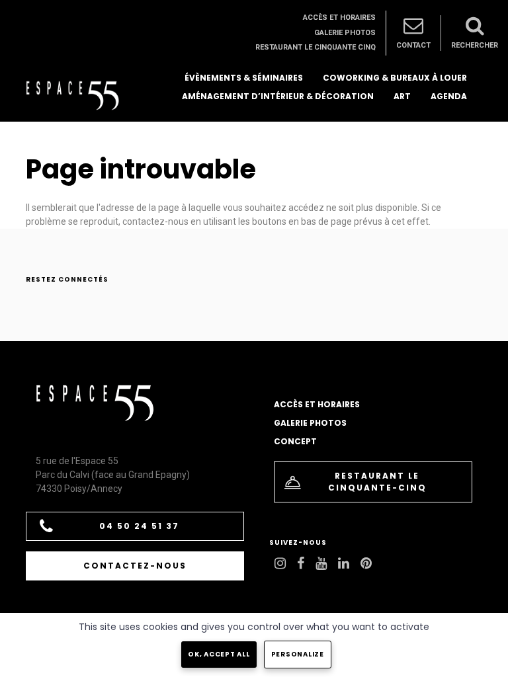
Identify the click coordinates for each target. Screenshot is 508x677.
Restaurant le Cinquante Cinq (315, 47)
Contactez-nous (135, 565)
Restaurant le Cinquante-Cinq (377, 481)
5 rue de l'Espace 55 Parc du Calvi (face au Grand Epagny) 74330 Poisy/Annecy (113, 475)
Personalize (297, 654)
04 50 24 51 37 (139, 526)
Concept (295, 441)
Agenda (449, 96)
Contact (413, 45)
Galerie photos (345, 32)
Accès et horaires (339, 17)
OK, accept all (219, 654)
